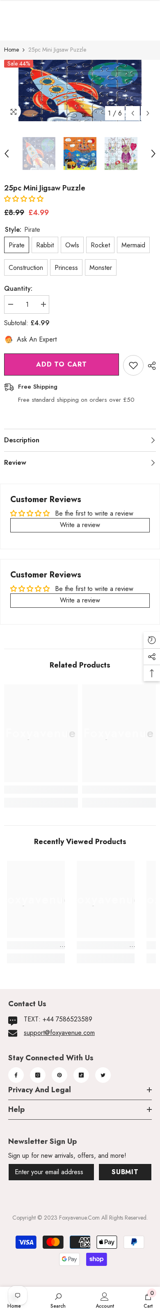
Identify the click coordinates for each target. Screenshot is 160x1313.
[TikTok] (81, 1075)
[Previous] (133, 113)
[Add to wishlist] (133, 365)
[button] (23, 199)
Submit (125, 1172)
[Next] (148, 113)
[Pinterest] (59, 1075)
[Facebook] (16, 1075)
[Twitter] (103, 1075)
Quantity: (18, 288)
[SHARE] (150, 366)
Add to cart (61, 364)
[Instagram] (38, 1075)
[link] (41, 790)
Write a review (80, 525)
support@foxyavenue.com (59, 1032)
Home (11, 49)
